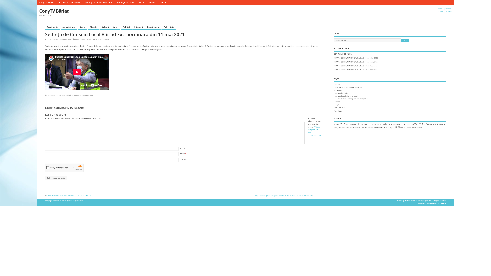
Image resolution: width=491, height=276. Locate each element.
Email (183, 154)
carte (404, 124)
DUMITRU (350, 127)
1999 (337, 124)
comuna (410, 124)
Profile (338, 102)
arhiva (361, 124)
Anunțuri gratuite (342, 93)
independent (371, 128)
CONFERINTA (421, 124)
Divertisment (153, 27)
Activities (339, 90)
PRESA (398, 127)
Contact (164, 2)
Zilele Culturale (417, 127)
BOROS (391, 124)
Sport (115, 27)
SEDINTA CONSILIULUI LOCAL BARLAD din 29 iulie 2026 (356, 58)
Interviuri (138, 27)
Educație (94, 27)
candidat (398, 124)
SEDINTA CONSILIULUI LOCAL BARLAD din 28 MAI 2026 (356, 66)
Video (152, 2)
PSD (404, 127)
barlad (385, 124)
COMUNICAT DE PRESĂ (343, 54)
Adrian (347, 124)
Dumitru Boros (360, 127)
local (379, 127)
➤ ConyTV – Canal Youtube (98, 2)
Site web (183, 159)
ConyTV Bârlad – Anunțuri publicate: (348, 87)
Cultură (105, 27)
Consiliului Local (437, 124)
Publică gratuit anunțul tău (407, 201)
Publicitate (169, 27)
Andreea (352, 124)
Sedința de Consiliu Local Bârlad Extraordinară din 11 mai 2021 (70, 95)
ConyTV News (46, 2)
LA (376, 128)
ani (357, 124)
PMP (388, 127)
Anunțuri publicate (444, 9)
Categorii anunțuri (439, 201)
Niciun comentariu (102, 39)
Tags (337, 104)
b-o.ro (379, 124)
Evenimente (52, 27)
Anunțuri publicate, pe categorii (347, 96)
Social (82, 27)
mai (383, 127)
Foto (141, 2)
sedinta (409, 128)
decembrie (343, 128)
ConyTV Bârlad (54, 11)
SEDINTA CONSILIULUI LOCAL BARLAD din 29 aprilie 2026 (357, 70)
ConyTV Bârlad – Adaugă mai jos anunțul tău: (352, 99)
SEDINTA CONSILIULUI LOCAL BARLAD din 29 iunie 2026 (356, 62)
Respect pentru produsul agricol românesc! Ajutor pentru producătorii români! (283, 195)
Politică (126, 27)
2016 (342, 124)
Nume (183, 148)
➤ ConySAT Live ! (125, 2)
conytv (337, 127)
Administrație (69, 27)
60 (334, 124)
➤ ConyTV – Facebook (69, 2)
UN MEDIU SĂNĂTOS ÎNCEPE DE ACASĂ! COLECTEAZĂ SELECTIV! (68, 195)
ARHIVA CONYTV (370, 124)
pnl (393, 127)
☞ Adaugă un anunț (445, 11)
